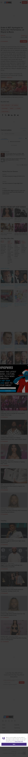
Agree (14, 744)
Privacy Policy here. (19, 741)
